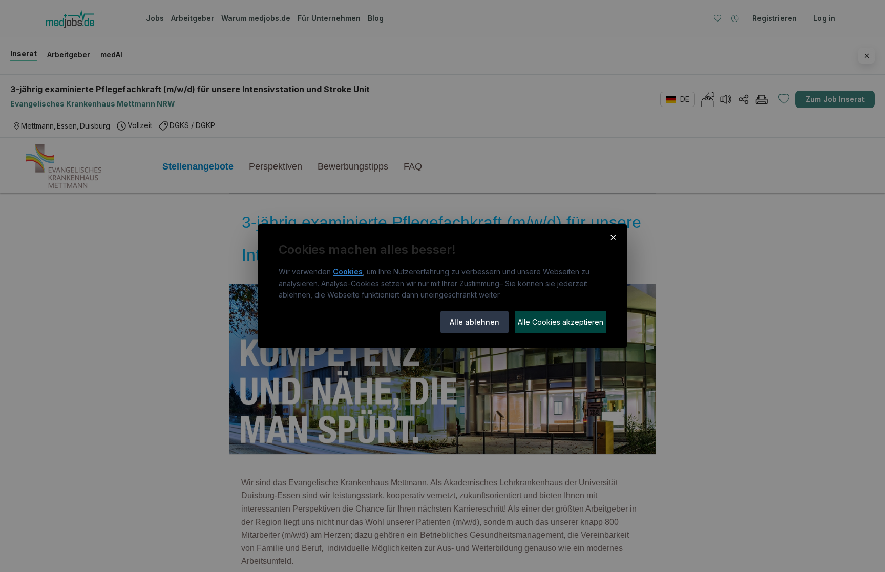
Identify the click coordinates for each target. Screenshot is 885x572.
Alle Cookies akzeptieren (560, 321)
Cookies (348, 271)
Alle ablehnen (474, 321)
